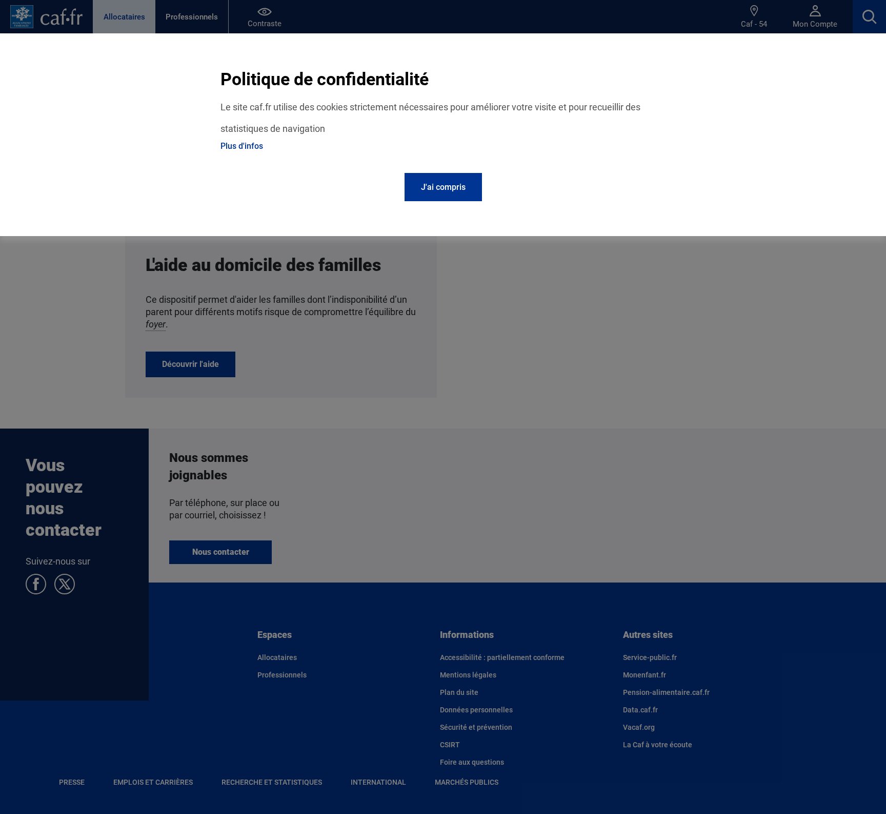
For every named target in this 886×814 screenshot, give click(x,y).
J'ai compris (443, 187)
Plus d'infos (241, 146)
